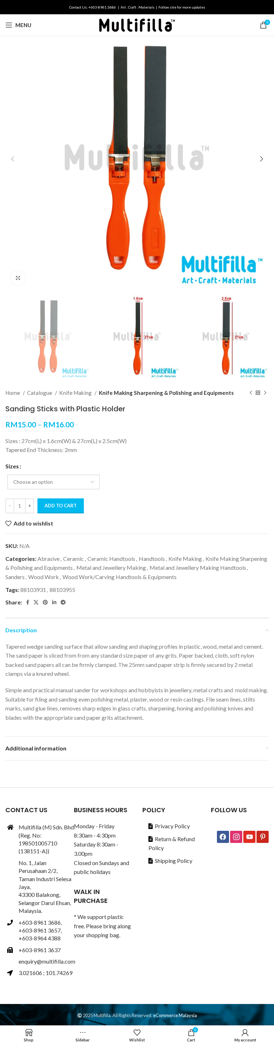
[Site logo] (137, 24)
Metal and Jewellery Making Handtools (197, 567)
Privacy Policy (172, 826)
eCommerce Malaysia (175, 1015)
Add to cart (61, 505)
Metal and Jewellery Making (111, 567)
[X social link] (36, 602)
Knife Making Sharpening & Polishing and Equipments (166, 393)
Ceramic (73, 558)
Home (13, 393)
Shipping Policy (173, 860)
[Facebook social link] (27, 602)
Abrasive (48, 558)
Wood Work (43, 576)
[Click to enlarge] (18, 278)
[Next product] (265, 392)
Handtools (152, 558)
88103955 (62, 589)
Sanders (15, 576)
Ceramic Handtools (111, 558)
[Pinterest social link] (45, 602)
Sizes (12, 466)
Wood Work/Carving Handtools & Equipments (119, 576)
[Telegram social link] (63, 602)
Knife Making (76, 393)
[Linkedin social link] (54, 602)
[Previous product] (250, 392)
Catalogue (40, 393)
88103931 (33, 589)
